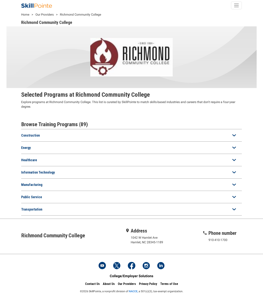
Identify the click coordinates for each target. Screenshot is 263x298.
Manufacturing (31, 185)
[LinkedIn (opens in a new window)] (161, 266)
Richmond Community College (80, 14)
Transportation (31, 209)
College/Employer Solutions (131, 276)
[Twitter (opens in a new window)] (117, 266)
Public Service (31, 197)
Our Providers (44, 14)
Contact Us (92, 284)
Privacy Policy (148, 284)
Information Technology (38, 172)
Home (25, 14)
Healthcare (29, 160)
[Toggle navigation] (236, 5)
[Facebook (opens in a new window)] (131, 266)
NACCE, (133, 291)
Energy (26, 148)
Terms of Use (169, 284)
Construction (30, 135)
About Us (109, 284)
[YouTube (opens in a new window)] (102, 266)
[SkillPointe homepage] (36, 5)
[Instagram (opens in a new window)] (146, 266)
